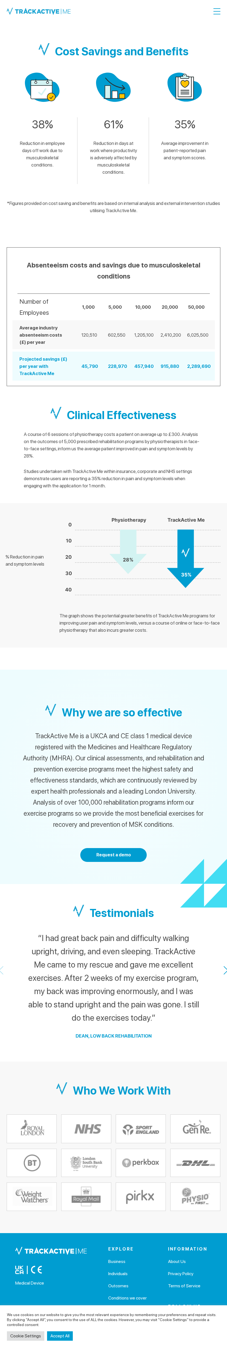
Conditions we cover (127, 1298)
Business (116, 1261)
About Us (177, 1261)
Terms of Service (184, 1285)
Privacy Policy (181, 1273)
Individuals (118, 1273)
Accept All (59, 1335)
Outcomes (118, 1285)
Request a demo (113, 854)
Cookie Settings (25, 1335)
